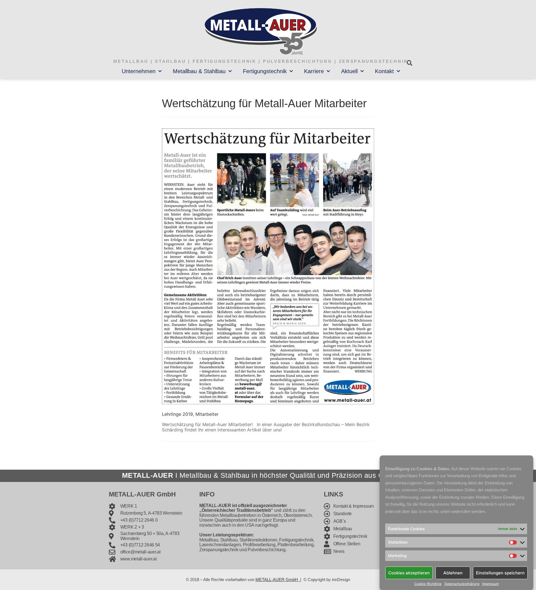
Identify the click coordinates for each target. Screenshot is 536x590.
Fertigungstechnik (265, 71)
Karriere (314, 71)
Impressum (490, 584)
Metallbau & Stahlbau (199, 71)
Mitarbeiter (207, 414)
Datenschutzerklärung (461, 584)
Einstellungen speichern (500, 572)
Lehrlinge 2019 (177, 414)
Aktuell (349, 71)
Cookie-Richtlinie (428, 584)
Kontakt (384, 71)
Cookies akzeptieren (409, 572)
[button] (409, 63)
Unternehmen (138, 71)
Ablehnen (453, 572)
